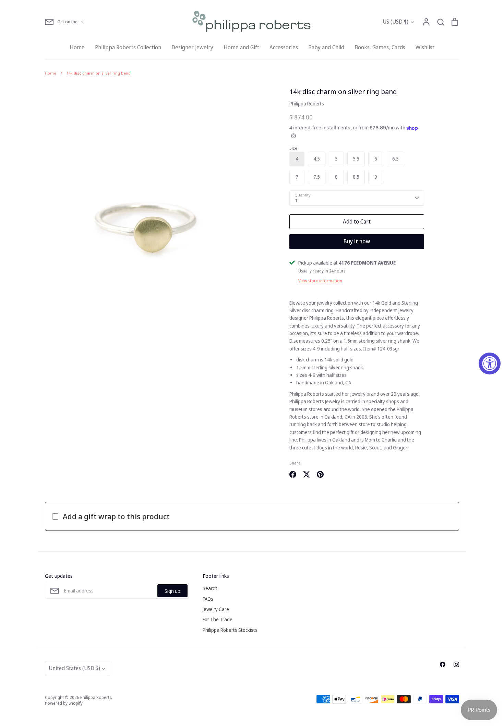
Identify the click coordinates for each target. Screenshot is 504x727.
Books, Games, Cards (380, 47)
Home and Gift (241, 47)
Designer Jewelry (192, 47)
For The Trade (217, 619)
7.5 (316, 177)
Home (77, 47)
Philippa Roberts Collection (128, 47)
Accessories (283, 47)
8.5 (356, 177)
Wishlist (425, 47)
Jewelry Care (216, 609)
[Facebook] (442, 664)
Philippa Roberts (306, 103)
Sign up (172, 591)
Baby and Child (326, 47)
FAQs (208, 599)
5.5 (356, 158)
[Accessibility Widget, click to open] (490, 363)
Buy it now (357, 241)
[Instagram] (456, 664)
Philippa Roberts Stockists (230, 630)
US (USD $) (395, 21)
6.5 (395, 158)
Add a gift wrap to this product (116, 516)
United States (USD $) (74, 668)
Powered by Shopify (64, 703)
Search (210, 588)
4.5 (316, 158)
